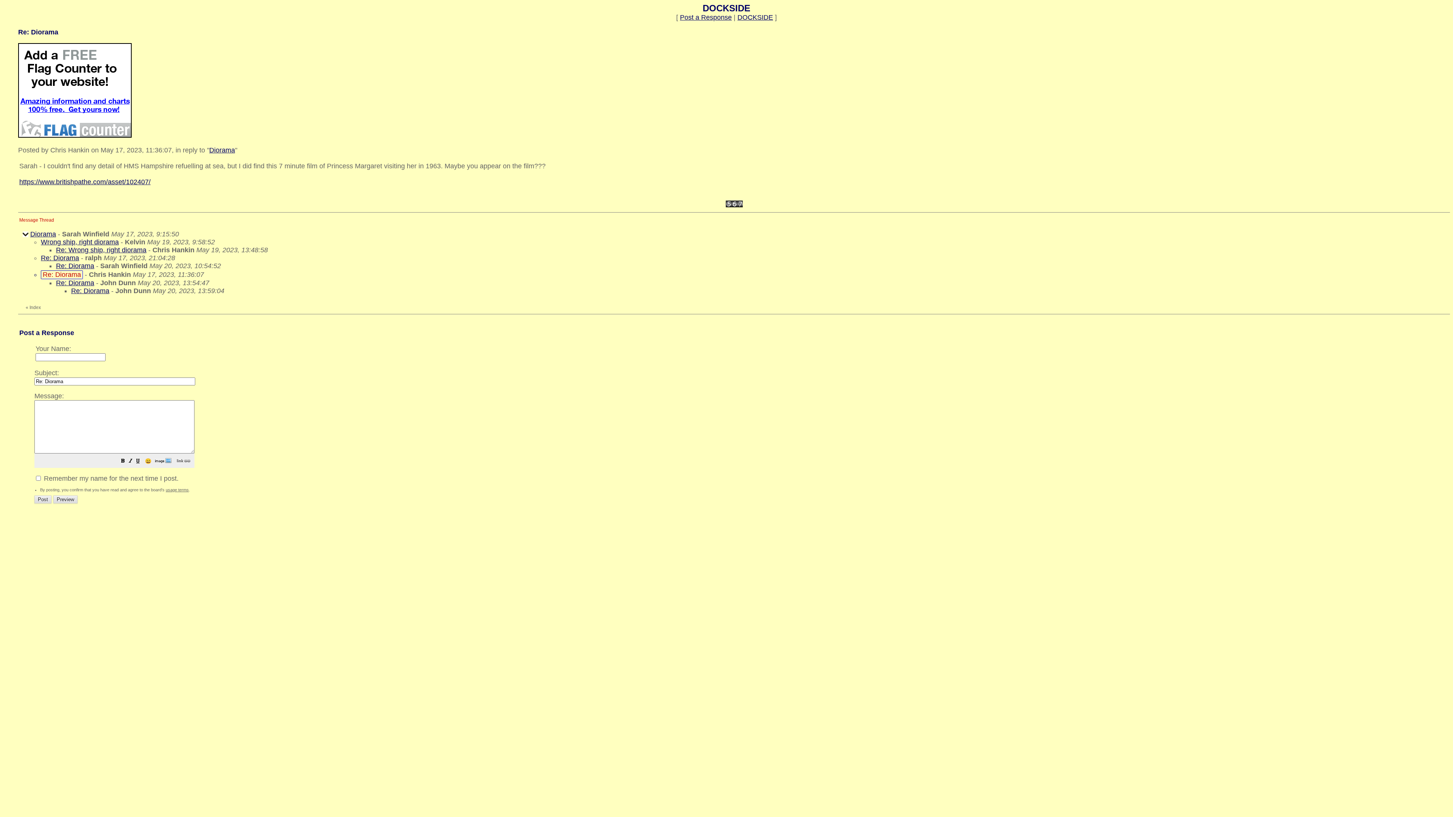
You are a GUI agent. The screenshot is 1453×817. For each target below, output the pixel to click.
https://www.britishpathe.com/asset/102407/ (85, 182)
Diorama (222, 150)
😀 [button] (148, 461)
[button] (123, 461)
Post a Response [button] (706, 17)
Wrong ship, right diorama (80, 242)
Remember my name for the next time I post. (110, 478)
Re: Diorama (60, 258)
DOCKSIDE (755, 17)
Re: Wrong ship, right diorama (101, 250)
